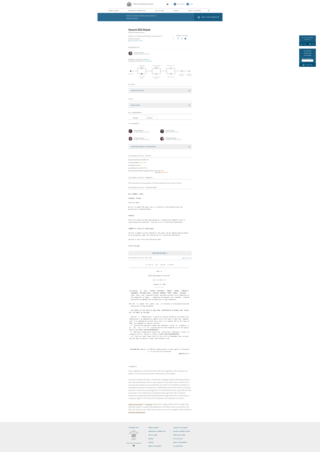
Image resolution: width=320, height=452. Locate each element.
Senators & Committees (137, 10)
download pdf (188, 258)
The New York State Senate (143, 4)
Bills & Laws (159, 10)
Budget (151, 438)
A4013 (147, 159)
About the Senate (154, 446)
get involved (181, 4)
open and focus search (209, 11)
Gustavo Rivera (139, 53)
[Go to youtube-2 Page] (133, 446)
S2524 (162, 170)
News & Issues (114, 10)
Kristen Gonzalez (171, 138)
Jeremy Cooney (139, 138)
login (191, 4)
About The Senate (194, 10)
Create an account (135, 404)
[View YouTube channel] (167, 4)
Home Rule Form (179, 435)
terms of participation (136, 412)
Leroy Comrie (170, 130)
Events (176, 10)
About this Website (180, 442)
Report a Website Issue (181, 431)
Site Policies (177, 438)
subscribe (309, 64)
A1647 (166, 172)
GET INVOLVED (178, 446)
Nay (313, 44)
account (149, 404)
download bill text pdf (136, 40)
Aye (305, 44)
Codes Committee (146, 61)
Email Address (307, 58)
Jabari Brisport (138, 130)
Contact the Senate (180, 427)
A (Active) (149, 118)
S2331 (162, 172)
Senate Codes (142, 162)
